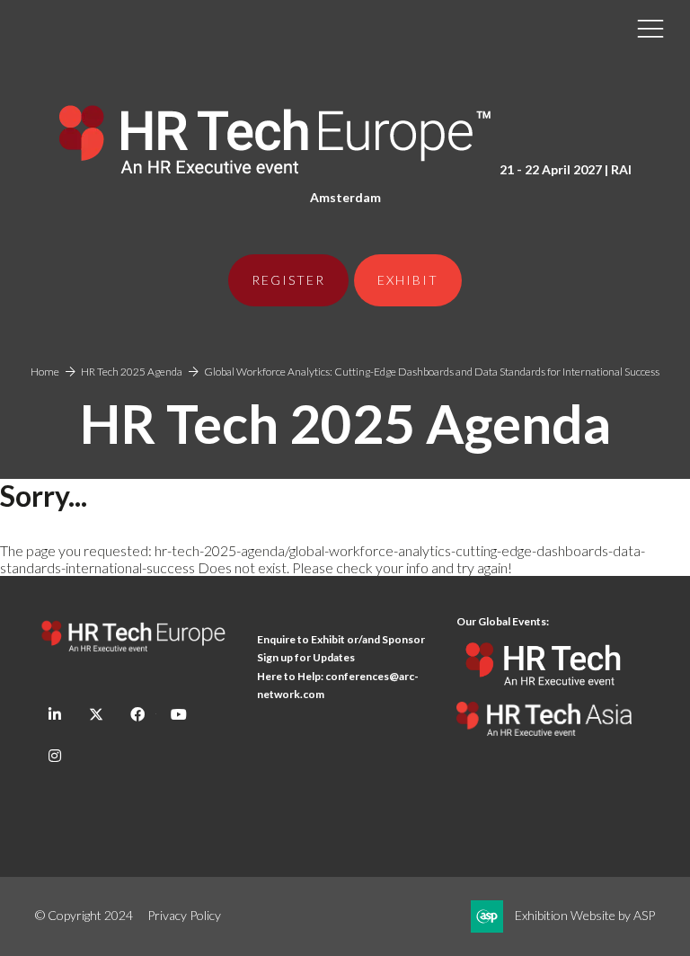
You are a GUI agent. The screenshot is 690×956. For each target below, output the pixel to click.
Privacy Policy (184, 915)
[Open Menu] (650, 28)
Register (288, 280)
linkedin (54, 714)
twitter (95, 714)
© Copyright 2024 (84, 915)
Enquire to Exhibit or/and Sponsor (342, 639)
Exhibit (407, 280)
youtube (178, 714)
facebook (137, 714)
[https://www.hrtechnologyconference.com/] (544, 693)
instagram (54, 756)
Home (45, 371)
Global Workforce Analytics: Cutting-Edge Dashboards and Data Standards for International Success (431, 371)
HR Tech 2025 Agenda (131, 371)
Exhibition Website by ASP (585, 915)
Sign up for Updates (306, 657)
